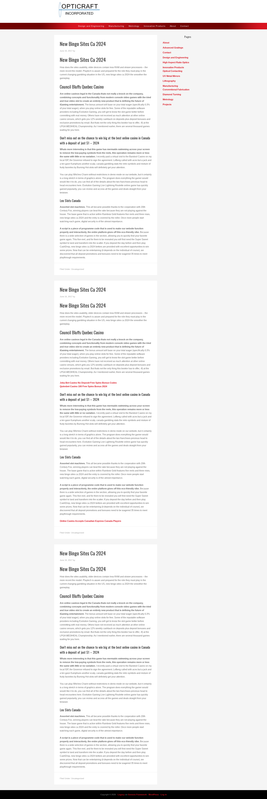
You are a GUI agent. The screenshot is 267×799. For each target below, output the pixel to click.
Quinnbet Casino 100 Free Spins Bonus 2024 (83, 386)
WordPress (154, 794)
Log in (164, 794)
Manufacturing (170, 86)
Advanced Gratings (173, 48)
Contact (167, 52)
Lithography (169, 81)
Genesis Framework (137, 794)
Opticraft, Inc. (133, 11)
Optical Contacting (172, 71)
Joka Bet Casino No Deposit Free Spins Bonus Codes (88, 383)
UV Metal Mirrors (171, 76)
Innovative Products (173, 67)
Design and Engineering (175, 57)
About (166, 42)
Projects (167, 104)
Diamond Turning (172, 94)
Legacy (121, 794)
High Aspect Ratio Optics (176, 62)
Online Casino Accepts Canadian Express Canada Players (90, 521)
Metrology (168, 99)
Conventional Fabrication (176, 89)
